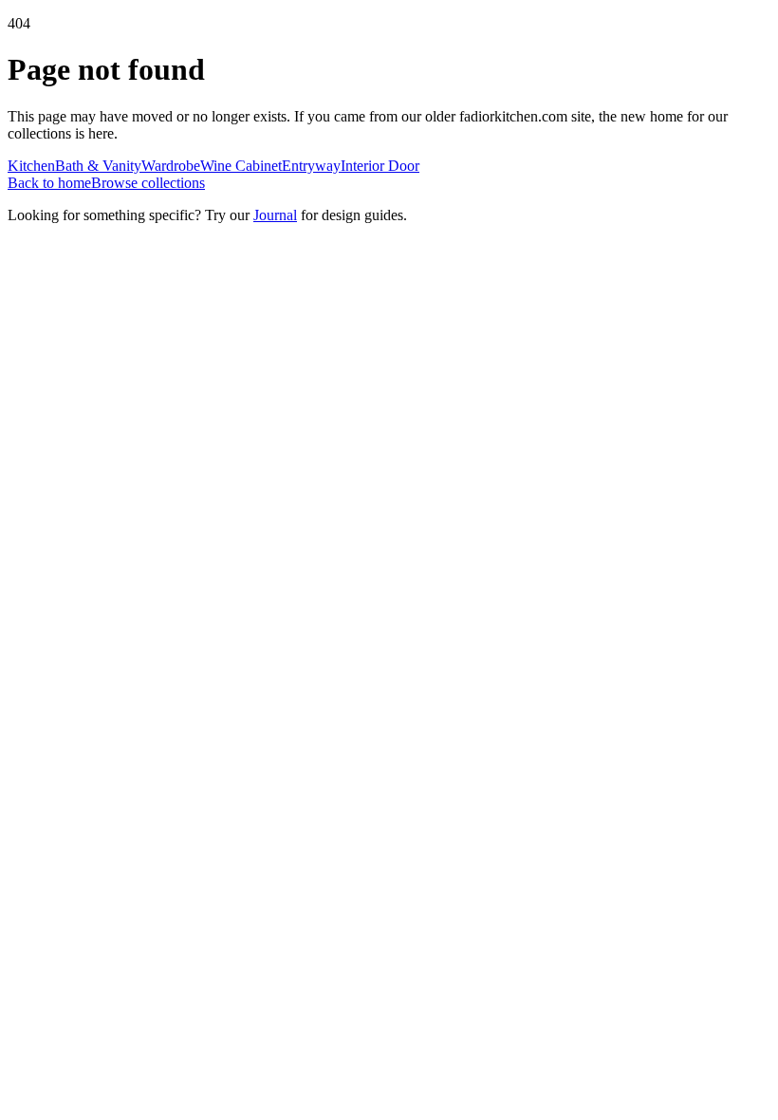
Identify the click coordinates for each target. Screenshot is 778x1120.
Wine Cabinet (241, 166)
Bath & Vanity (98, 166)
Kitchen (31, 166)
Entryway (311, 166)
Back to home (49, 183)
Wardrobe (170, 166)
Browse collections (148, 183)
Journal (275, 215)
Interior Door (380, 166)
